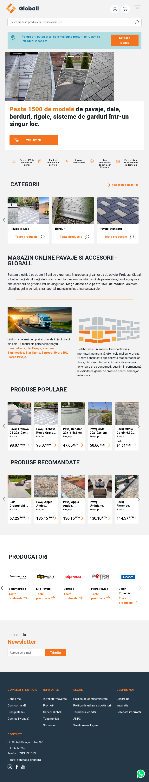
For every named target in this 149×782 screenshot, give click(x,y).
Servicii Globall (52, 712)
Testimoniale (51, 718)
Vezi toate (124, 184)
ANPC (77, 718)
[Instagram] (10, 766)
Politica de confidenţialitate (90, 699)
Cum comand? (17, 705)
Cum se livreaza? (18, 718)
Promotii (48, 705)
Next (139, 220)
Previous (5, 220)
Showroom (50, 725)
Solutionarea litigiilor (86, 725)
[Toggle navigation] (137, 8)
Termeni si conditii (84, 712)
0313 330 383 (27, 753)
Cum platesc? (16, 712)
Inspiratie (122, 705)
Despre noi (123, 699)
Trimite (55, 653)
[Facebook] (17, 766)
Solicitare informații (129, 712)
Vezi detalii (34, 140)
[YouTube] (23, 766)
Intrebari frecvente (55, 699)
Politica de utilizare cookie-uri (92, 705)
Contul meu (15, 699)
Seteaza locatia (124, 40)
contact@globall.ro (29, 760)
